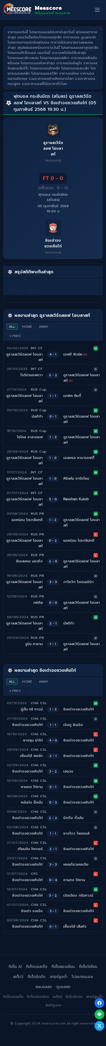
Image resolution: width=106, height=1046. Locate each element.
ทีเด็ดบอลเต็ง (36, 967)
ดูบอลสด (63, 987)
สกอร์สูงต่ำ (58, 977)
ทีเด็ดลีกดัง (36, 977)
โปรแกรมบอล (82, 977)
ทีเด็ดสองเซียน (63, 967)
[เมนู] (97, 9)
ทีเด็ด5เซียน (88, 967)
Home (27, 326)
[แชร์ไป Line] (99, 1014)
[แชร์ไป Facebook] (99, 1003)
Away (43, 326)
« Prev (15, 335)
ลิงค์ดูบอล (53, 1005)
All (12, 326)
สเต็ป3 (18, 977)
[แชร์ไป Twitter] (99, 1026)
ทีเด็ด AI (15, 967)
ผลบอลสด (44, 987)
